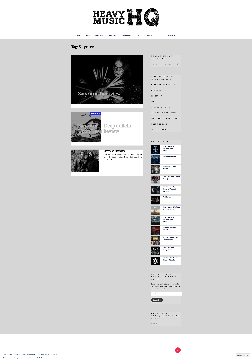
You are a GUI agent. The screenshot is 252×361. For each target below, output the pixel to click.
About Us (172, 35)
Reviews (112, 35)
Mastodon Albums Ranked (169, 167)
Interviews (127, 35)
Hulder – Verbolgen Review (170, 228)
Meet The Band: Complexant (168, 249)
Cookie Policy (41, 358)
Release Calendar (94, 35)
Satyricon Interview (99, 94)
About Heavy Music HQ (163, 85)
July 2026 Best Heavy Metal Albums (170, 238)
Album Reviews (159, 90)
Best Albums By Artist (164, 113)
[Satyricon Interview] (107, 79)
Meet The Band (145, 35)
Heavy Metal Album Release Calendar (170, 259)
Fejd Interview (168, 197)
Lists (160, 35)
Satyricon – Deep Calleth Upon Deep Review (104, 128)
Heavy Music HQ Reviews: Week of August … (169, 148)
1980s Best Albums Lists (165, 118)
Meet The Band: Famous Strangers (171, 178)
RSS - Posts (155, 323)
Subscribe (157, 300)
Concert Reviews (160, 107)
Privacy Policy (159, 130)
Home (77, 35)
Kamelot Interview (169, 156)
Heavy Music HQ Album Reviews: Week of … (171, 208)
